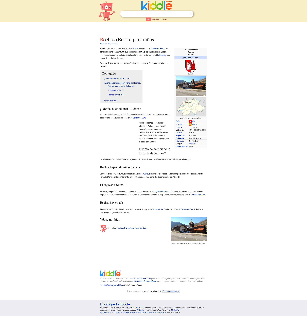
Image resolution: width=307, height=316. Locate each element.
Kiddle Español (105, 312)
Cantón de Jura (139, 117)
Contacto (160, 312)
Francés (192, 143)
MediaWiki (175, 310)
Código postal (182, 146)
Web (148, 19)
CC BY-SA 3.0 (138, 307)
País (178, 121)
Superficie (180, 135)
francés (162, 54)
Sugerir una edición (171, 291)
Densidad (180, 141)
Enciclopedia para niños (109, 43)
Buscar (190, 13)
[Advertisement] (153, 28)
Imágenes (155, 19)
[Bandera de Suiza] (190, 121)
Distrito (179, 127)
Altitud (179, 132)
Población (180, 138)
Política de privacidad (146, 312)
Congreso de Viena (160, 191)
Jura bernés (158, 209)
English (164, 19)
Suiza (194, 121)
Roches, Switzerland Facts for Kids (131, 228)
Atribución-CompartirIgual (145, 281)
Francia (145, 173)
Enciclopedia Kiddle (115, 303)
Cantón (180, 124)
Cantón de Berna (158, 48)
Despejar (185, 14)
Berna (194, 124)
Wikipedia (140, 310)
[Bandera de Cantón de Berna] (190, 124)
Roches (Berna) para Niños (111, 285)
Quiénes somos (129, 312)
